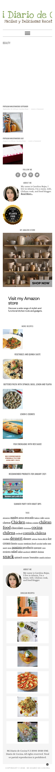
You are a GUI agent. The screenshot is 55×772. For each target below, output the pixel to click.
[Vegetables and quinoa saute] (27, 339)
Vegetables (34, 557)
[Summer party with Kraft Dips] (27, 489)
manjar (20, 544)
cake (42, 518)
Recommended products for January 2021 (27, 474)
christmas (27, 528)
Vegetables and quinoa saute (27, 354)
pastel (5, 548)
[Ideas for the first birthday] (27, 616)
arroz (21, 517)
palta (45, 543)
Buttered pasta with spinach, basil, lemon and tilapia (27, 384)
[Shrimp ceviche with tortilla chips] (27, 741)
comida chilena (34, 533)
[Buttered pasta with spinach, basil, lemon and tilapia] (27, 369)
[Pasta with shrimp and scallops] (27, 716)
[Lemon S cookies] (27, 399)
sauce (34, 551)
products (27, 547)
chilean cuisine (32, 523)
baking (37, 518)
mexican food (30, 543)
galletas (34, 539)
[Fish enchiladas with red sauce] (27, 429)
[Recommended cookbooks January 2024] (27, 641)
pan (49, 543)
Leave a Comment (37, 109)
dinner (27, 538)
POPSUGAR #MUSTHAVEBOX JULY (13, 138)
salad (14, 551)
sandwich (26, 552)
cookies (6, 539)
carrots (47, 518)
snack (8, 556)
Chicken (18, 522)
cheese (7, 522)
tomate (26, 557)
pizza (9, 548)
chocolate (17, 527)
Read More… (27, 194)
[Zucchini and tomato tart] (27, 691)
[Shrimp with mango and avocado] (27, 666)
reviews (7, 551)
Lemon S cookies (27, 414)
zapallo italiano (45, 557)
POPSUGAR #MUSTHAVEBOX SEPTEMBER (15, 106)
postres (17, 547)
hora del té (42, 539)
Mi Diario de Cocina (27, 14)
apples (14, 517)
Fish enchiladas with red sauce (27, 444)
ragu (44, 548)
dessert (16, 538)
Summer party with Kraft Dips (27, 503)
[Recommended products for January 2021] (27, 459)
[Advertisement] (27, 75)
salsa (20, 551)
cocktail (19, 533)
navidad (39, 544)
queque (38, 547)
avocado (29, 517)
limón (14, 543)
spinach (18, 557)
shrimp (41, 552)
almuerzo (6, 518)
